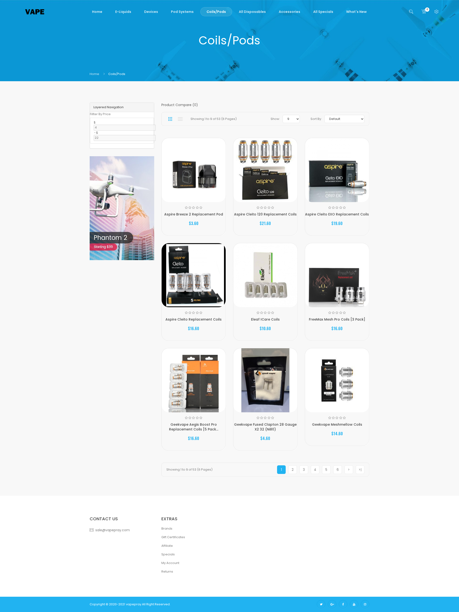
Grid (170, 119)
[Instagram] (365, 604)
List (180, 119)
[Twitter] (321, 604)
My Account (170, 563)
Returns (167, 571)
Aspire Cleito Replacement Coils (193, 319)
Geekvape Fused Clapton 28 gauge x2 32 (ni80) (265, 427)
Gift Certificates (173, 537)
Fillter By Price (100, 114)
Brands (166, 528)
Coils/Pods (116, 74)
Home (94, 74)
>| (360, 469)
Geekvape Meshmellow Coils (337, 424)
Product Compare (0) (179, 104)
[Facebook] (343, 604)
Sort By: (316, 119)
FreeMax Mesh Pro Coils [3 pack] (337, 319)
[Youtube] (354, 604)
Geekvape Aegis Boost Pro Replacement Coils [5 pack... (193, 427)
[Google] (332, 604)
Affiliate (167, 545)
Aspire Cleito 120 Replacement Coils (265, 214)
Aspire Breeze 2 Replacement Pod (193, 214)
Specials (168, 554)
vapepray (133, 604)
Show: (275, 119)
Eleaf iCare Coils (265, 319)
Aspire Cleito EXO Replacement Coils (337, 214)
